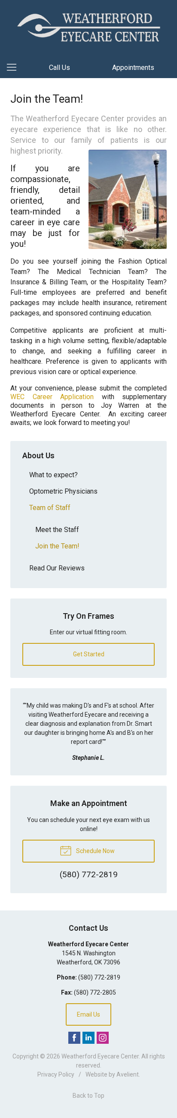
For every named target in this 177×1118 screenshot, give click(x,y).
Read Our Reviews (57, 568)
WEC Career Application (52, 397)
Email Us (88, 1014)
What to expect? (53, 475)
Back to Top (88, 1095)
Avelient (127, 1074)
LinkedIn (88, 1038)
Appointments (133, 67)
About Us (38, 455)
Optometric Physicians (63, 491)
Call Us (59, 67)
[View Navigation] (14, 67)
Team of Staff (49, 508)
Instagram (103, 1038)
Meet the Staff (57, 530)
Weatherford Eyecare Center (100, 1056)
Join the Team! (57, 546)
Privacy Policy (55, 1074)
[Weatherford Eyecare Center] (88, 27)
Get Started (88, 654)
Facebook (74, 1038)
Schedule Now (95, 850)
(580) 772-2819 (99, 977)
